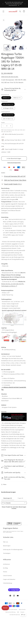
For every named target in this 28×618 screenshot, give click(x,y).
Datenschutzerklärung (10, 612)
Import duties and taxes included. (9, 76)
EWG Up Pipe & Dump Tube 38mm (15, 180)
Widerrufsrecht (22, 609)
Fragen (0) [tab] (20, 498)
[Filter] (3, 502)
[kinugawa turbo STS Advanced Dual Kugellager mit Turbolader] (14, 343)
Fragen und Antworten (9, 579)
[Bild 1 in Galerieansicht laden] (7, 48)
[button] (3, 11)
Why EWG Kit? (3, 172)
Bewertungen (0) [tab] (8, 498)
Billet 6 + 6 (6, 97)
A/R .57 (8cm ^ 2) (8, 104)
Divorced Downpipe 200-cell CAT (15, 176)
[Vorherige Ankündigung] (3, 4)
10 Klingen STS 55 (8, 108)
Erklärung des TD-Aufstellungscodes (13, 549)
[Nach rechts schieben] (26, 48)
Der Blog (5, 568)
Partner (5, 571)
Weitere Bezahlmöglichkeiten (14, 162)
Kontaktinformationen (15, 614)
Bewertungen (6, 545)
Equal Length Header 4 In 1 (13, 184)
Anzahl (3, 122)
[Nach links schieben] (1, 48)
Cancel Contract (7, 575)
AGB (18, 612)
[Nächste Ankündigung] (25, 4)
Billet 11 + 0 (17, 97)
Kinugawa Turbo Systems (11, 609)
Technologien (6, 553)
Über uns (5, 542)
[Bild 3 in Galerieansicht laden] (21, 48)
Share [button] (4, 484)
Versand (22, 612)
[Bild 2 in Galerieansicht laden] (14, 48)
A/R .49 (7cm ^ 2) (8, 115)
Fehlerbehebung (7, 583)
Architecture (6, 564)
